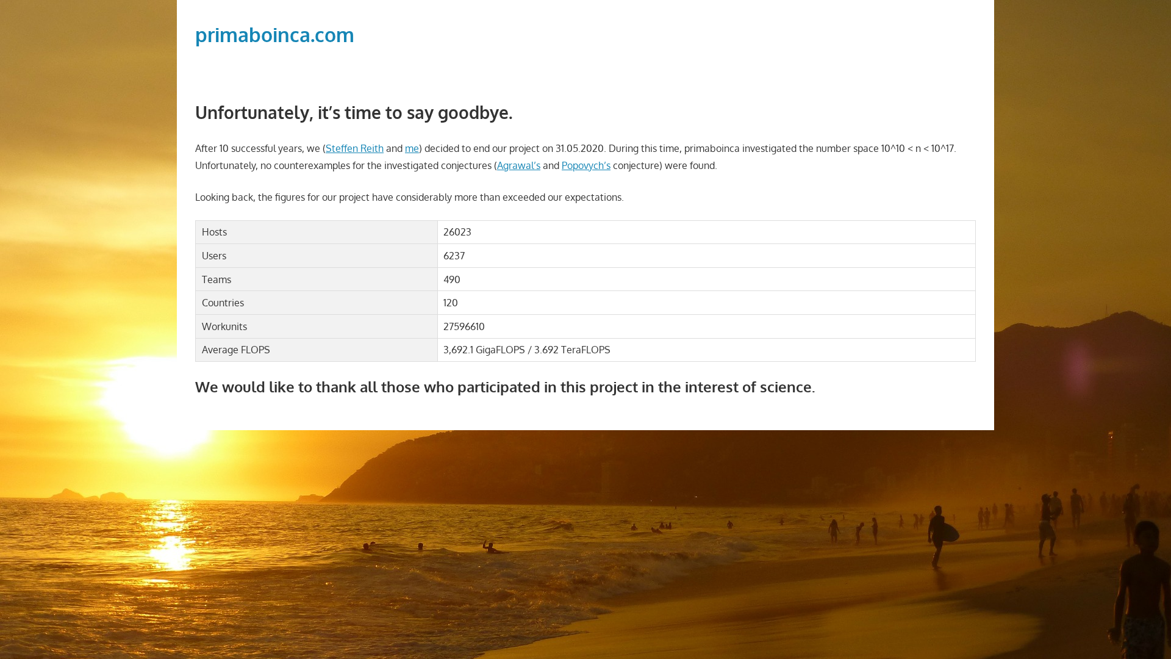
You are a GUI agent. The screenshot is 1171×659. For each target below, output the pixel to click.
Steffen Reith (355, 148)
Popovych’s (586, 165)
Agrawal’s (518, 165)
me (412, 148)
